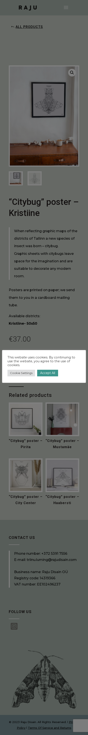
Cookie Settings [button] (21, 373)
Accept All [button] (47, 373)
